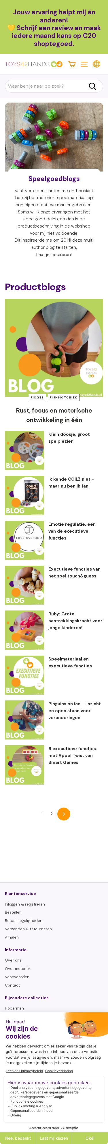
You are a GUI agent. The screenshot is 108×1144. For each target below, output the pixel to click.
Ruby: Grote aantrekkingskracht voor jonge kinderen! (75, 621)
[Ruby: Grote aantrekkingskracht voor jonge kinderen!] (24, 630)
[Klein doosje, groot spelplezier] (24, 450)
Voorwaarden (17, 976)
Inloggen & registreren (25, 904)
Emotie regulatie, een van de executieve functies (72, 531)
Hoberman (14, 1008)
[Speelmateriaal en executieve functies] (24, 675)
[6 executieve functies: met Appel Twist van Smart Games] (24, 764)
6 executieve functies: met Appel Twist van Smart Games (72, 755)
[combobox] (54, 86)
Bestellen (13, 912)
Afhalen (12, 937)
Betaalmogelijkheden (23, 920)
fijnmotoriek (63, 397)
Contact (12, 985)
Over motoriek (18, 968)
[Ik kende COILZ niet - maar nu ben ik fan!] (24, 495)
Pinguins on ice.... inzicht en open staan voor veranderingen (74, 711)
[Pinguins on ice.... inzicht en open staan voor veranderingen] (24, 719)
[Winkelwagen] (72, 63)
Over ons (13, 960)
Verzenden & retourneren (28, 929)
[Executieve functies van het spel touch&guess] (24, 585)
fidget (37, 397)
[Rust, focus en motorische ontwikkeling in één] (54, 348)
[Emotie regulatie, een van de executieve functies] (24, 540)
